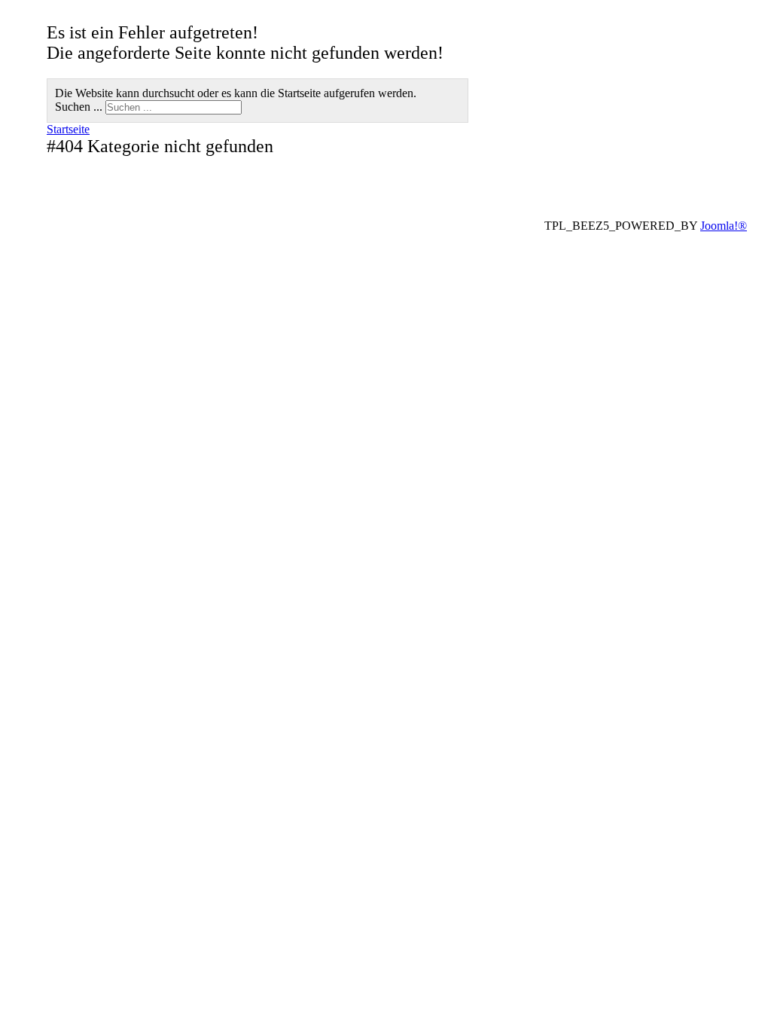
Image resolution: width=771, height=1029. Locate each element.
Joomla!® (723, 225)
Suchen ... (78, 106)
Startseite (68, 129)
